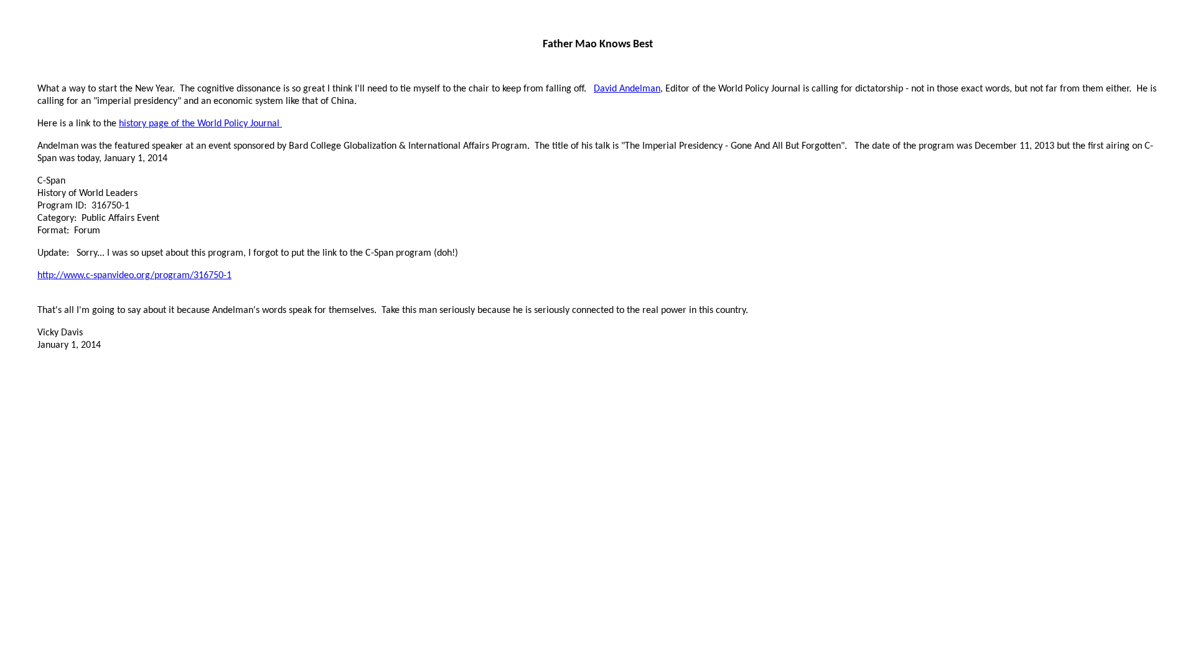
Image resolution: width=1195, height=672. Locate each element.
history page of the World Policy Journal (200, 124)
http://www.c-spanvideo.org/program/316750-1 (134, 276)
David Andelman (627, 89)
